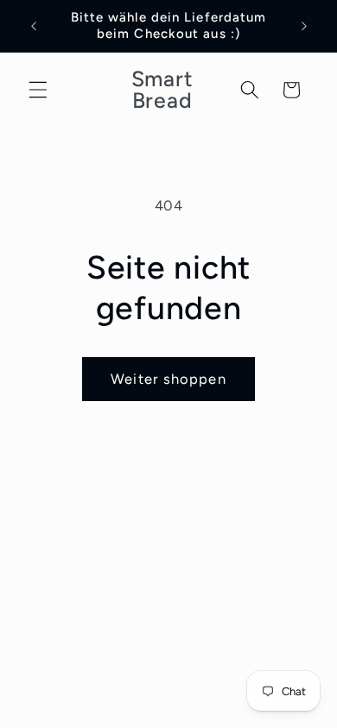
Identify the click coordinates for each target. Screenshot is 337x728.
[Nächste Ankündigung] (304, 26)
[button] (38, 89)
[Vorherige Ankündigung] (34, 26)
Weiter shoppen (168, 378)
